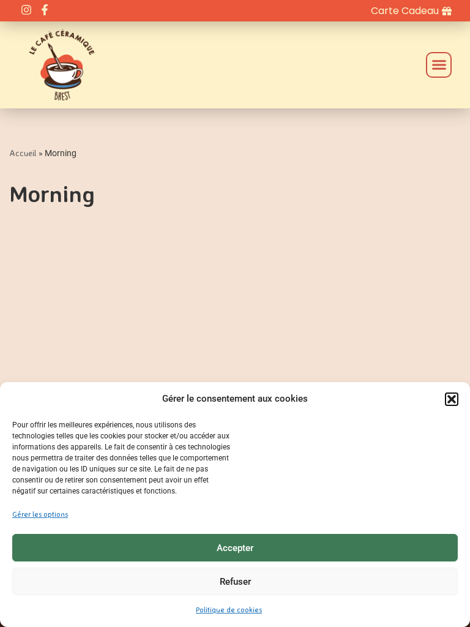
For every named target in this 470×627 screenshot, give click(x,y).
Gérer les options (40, 514)
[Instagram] (26, 9)
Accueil (23, 153)
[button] (452, 399)
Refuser (235, 581)
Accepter (235, 548)
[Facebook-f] (44, 9)
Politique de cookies (229, 609)
